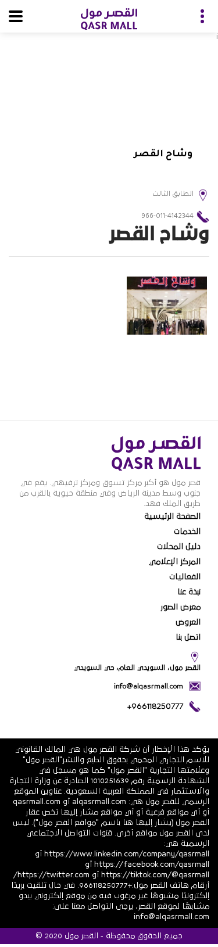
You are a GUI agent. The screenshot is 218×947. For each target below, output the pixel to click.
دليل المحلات (179, 546)
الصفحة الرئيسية (172, 516)
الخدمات (187, 531)
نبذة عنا (189, 592)
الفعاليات (185, 576)
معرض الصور (180, 607)
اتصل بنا (188, 637)
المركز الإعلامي (175, 561)
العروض (188, 622)
